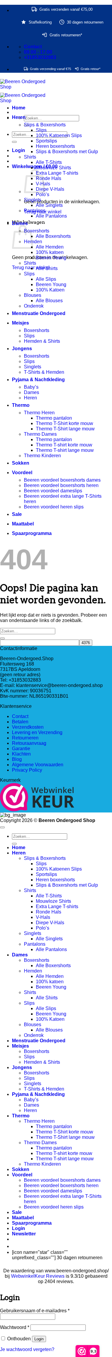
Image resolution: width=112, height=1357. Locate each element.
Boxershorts (36, 230)
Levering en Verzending (37, 732)
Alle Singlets (49, 205)
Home (18, 107)
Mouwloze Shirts (53, 167)
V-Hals (43, 917)
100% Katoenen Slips (59, 135)
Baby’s (31, 387)
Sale (17, 514)
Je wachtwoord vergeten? (27, 1349)
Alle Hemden (50, 246)
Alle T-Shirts (49, 162)
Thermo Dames (40, 434)
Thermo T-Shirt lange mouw (65, 428)
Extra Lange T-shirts (57, 173)
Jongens (22, 348)
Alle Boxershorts (53, 236)
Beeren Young (51, 257)
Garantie (21, 748)
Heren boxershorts (55, 146)
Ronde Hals (48, 178)
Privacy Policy (27, 770)
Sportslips (46, 140)
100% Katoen (50, 289)
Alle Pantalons (51, 215)
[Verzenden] (14, 142)
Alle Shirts (47, 268)
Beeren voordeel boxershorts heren (61, 485)
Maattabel (23, 523)
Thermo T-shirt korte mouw (64, 444)
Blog (17, 759)
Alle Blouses (49, 300)
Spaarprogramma (32, 533)
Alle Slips (46, 279)
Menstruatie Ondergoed (38, 313)
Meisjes (20, 322)
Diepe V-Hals (50, 189)
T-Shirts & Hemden (44, 372)
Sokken (20, 463)
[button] (18, 150)
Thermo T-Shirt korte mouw (64, 423)
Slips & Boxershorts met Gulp (67, 151)
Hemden (33, 970)
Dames (20, 223)
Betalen (20, 721)
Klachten (21, 753)
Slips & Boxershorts (45, 124)
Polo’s (42, 194)
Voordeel (22, 472)
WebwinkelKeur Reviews (38, 1276)
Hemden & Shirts (42, 341)
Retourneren (25, 737)
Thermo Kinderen (42, 455)
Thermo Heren (39, 412)
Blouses (32, 295)
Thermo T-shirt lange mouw (65, 450)
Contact (20, 716)
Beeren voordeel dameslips (53, 490)
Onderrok (34, 305)
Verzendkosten (28, 727)
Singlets (32, 199)
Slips (41, 130)
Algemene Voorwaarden (37, 764)
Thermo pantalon (54, 418)
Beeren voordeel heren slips (54, 506)
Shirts (30, 156)
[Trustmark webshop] (37, 797)
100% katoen (50, 252)
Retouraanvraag (29, 743)
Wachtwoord (14, 1327)
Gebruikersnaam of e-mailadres (35, 1310)
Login (39, 1339)
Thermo (21, 405)
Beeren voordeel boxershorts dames (62, 480)
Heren (19, 117)
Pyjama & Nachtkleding (38, 379)
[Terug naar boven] (2, 827)
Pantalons (34, 210)
